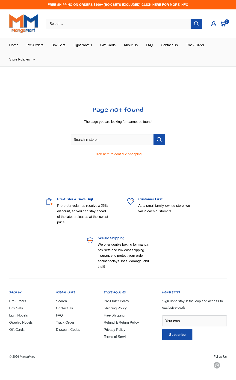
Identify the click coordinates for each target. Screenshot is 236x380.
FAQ (149, 45)
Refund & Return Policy (121, 322)
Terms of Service (116, 337)
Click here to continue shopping (118, 154)
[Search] (196, 24)
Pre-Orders (35, 45)
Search (61, 301)
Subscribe (177, 335)
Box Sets (58, 45)
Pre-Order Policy (116, 301)
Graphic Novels (21, 322)
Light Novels (83, 45)
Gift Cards (108, 45)
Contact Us (169, 45)
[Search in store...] (159, 139)
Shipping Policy (115, 308)
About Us (131, 45)
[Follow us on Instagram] (217, 365)
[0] (223, 23)
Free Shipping (114, 315)
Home (13, 45)
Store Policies (19, 59)
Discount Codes (68, 329)
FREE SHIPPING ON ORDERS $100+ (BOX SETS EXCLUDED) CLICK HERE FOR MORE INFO (118, 4)
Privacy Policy (114, 329)
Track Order (195, 45)
